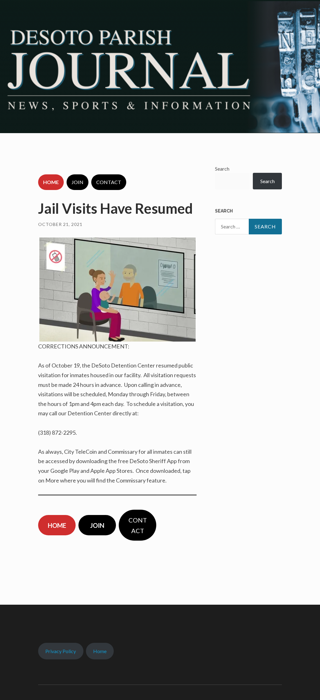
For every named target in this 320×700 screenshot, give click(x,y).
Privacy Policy (60, 651)
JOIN (77, 182)
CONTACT (108, 182)
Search (222, 169)
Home (100, 651)
